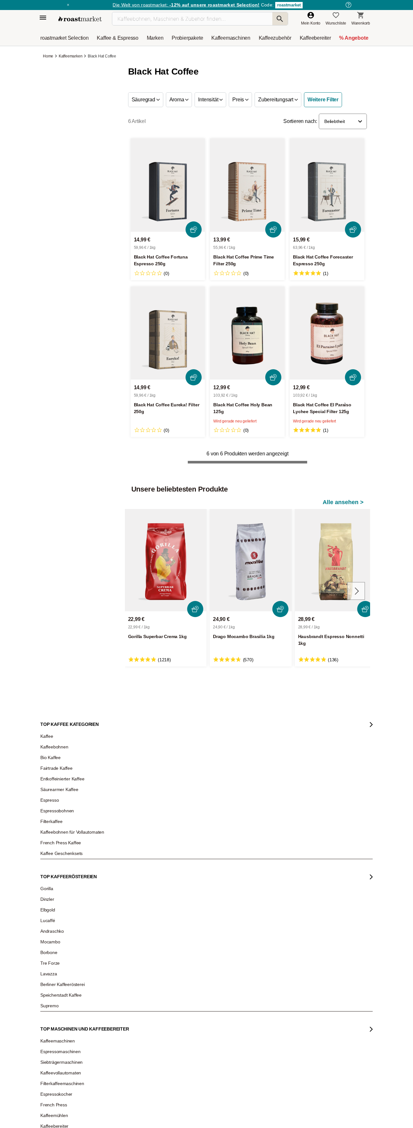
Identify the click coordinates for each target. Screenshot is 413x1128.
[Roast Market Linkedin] (211, 1015)
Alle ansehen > (343, 502)
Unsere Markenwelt (61, 916)
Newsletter (54, 858)
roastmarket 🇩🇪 (58, 925)
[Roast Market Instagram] (133, 1015)
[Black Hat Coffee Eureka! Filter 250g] (168, 333)
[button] (343, 121)
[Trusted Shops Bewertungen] (298, 928)
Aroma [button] (177, 99)
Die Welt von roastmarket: (186, 4)
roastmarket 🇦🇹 (58, 935)
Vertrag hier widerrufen (191, 955)
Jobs (49, 867)
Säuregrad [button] (144, 99)
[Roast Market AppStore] (257, 1015)
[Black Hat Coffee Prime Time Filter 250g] (247, 185)
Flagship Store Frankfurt (130, 919)
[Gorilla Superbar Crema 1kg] (166, 560)
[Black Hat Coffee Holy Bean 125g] (247, 333)
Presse (51, 887)
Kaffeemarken (70, 56)
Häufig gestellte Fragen (129, 858)
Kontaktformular (187, 883)
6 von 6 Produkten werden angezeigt (247, 453)
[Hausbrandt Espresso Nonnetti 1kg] (336, 560)
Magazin (52, 848)
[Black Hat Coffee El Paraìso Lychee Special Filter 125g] (327, 333)
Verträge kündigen (125, 877)
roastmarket (289, 5)
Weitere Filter (322, 99)
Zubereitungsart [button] (276, 99)
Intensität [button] (208, 99)
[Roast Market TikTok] (152, 1015)
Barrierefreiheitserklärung (66, 896)
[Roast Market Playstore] (276, 1015)
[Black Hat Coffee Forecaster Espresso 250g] (327, 185)
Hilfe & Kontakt (122, 848)
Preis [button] (238, 99)
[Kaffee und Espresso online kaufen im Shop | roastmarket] (80, 18)
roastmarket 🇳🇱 (58, 945)
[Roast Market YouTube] (172, 1015)
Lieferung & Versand (127, 867)
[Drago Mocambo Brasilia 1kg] (251, 560)
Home (48, 56)
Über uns (53, 877)
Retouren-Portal (123, 887)
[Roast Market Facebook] (192, 1015)
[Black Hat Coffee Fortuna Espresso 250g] (168, 185)
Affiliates (52, 906)
